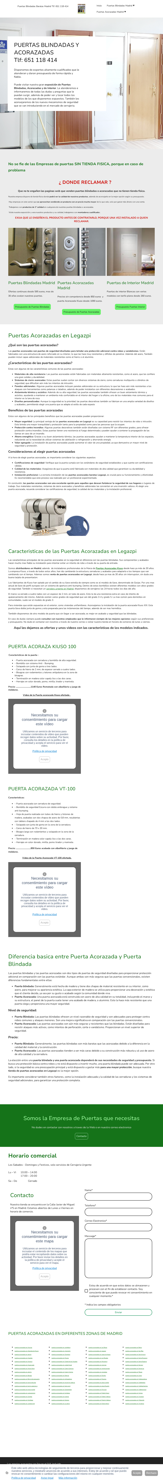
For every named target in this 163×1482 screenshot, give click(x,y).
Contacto (81, 1136)
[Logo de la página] (81, 9)
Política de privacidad (44, 751)
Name (89, 1190)
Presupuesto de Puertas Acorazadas (81, 311)
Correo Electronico (96, 1221)
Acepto (45, 759)
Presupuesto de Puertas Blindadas (32, 306)
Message (90, 1236)
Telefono (90, 1205)
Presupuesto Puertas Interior (130, 306)
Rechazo (151, 1473)
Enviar (118, 1312)
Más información (68, 1478)
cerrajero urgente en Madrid (60, 588)
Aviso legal (47, 1478)
